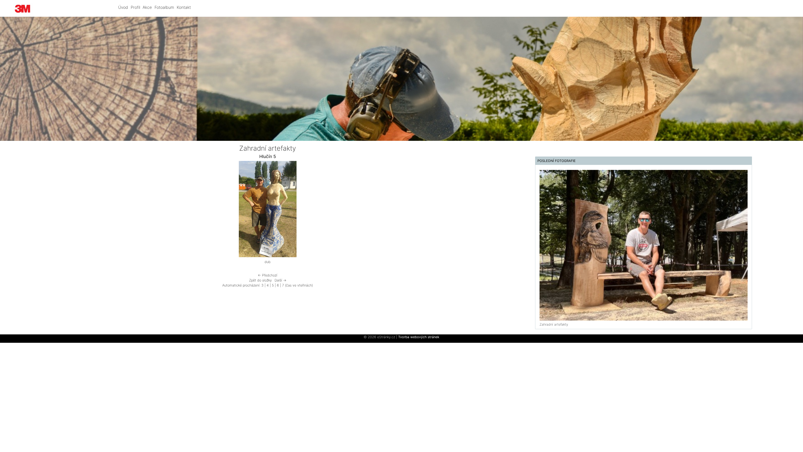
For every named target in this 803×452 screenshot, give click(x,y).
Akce (147, 7)
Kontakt (184, 7)
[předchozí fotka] (155, 210)
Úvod (123, 7)
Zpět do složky (260, 280)
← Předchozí (267, 275)
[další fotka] (380, 210)
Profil (135, 7)
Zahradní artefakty (554, 324)
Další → (280, 280)
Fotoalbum (164, 7)
